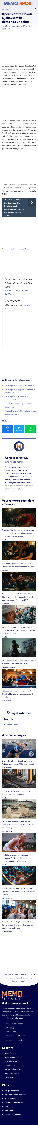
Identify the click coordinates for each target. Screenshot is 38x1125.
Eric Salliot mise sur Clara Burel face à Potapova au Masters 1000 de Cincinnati (18, 762)
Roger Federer (11, 1053)
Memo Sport (19, 975)
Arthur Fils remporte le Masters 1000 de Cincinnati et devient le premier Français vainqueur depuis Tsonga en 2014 (18, 597)
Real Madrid (9, 1110)
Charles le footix (14, 461)
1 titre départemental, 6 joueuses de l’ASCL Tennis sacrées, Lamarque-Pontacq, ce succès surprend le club (18, 925)
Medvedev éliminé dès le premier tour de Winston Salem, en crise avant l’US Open (18, 565)
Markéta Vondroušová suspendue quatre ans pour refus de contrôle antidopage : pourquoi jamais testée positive (18, 858)
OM (6, 1106)
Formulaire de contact (14, 1024)
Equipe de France (12, 1090)
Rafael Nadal (10, 1057)
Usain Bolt (9, 1077)
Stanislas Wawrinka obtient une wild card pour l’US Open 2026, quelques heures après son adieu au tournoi (18, 533)
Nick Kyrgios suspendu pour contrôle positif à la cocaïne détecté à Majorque (19, 662)
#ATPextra (10, 294)
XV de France (10, 1098)
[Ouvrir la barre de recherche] (35, 9)
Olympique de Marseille (14, 1102)
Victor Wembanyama (13, 1073)
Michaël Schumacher (13, 1069)
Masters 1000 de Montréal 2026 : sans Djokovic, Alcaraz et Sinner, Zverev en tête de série (18, 891)
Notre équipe (10, 1028)
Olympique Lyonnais (13, 1114)
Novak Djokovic (13, 724)
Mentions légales (11, 1032)
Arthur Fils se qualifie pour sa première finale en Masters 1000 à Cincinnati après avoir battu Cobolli (18, 630)
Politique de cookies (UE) (15, 1040)
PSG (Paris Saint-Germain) (15, 1094)
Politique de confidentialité (15, 1036)
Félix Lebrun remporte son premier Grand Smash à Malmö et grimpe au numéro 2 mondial (18, 694)
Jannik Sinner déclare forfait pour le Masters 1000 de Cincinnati (16, 793)
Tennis (7, 421)
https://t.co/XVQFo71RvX (17, 290)
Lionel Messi (10, 1065)
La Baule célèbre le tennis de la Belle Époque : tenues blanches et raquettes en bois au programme (18, 824)
